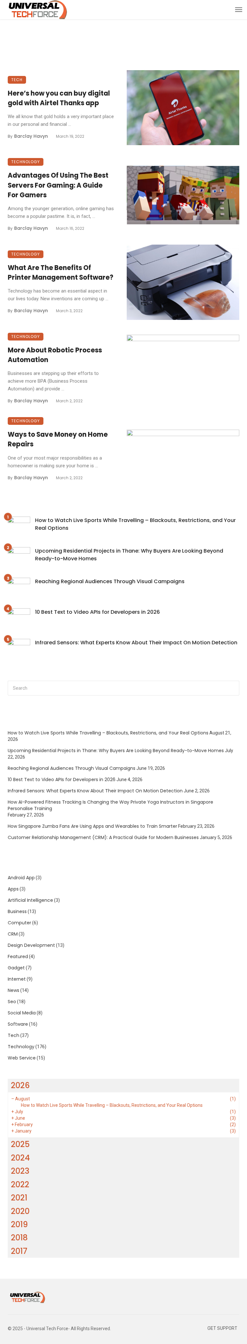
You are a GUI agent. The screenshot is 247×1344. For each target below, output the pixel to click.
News (13, 990)
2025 (20, 1144)
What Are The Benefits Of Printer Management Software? (60, 272)
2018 (19, 1237)
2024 (20, 1158)
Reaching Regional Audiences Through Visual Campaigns (110, 581)
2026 (20, 1085)
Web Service (22, 1058)
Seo (12, 1001)
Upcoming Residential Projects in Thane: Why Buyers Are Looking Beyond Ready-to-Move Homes (129, 554)
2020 (20, 1211)
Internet (17, 979)
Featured (18, 956)
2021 (19, 1197)
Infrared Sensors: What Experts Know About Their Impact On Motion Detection (136, 642)
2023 (20, 1171)
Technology (25, 161)
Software (18, 1024)
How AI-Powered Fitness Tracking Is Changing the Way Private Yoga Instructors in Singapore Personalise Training (110, 805)
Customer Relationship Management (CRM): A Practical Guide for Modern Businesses (103, 837)
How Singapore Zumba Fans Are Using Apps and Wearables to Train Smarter (92, 826)
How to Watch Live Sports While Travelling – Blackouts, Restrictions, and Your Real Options (135, 524)
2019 (19, 1224)
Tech (17, 79)
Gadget (16, 968)
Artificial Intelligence (30, 900)
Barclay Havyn (31, 136)
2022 (20, 1184)
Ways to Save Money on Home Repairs (58, 439)
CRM (13, 934)
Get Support (222, 1328)
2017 (19, 1251)
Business (17, 911)
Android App (21, 877)
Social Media (22, 1013)
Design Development (31, 945)
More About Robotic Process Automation (55, 355)
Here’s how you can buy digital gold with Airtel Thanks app (59, 98)
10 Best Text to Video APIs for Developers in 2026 (97, 612)
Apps (13, 889)
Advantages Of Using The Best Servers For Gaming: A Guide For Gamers (58, 185)
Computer (19, 922)
